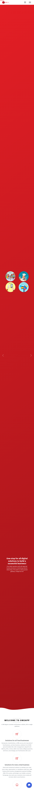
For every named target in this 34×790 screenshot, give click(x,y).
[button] (2, 355)
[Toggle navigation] (30, 2)
